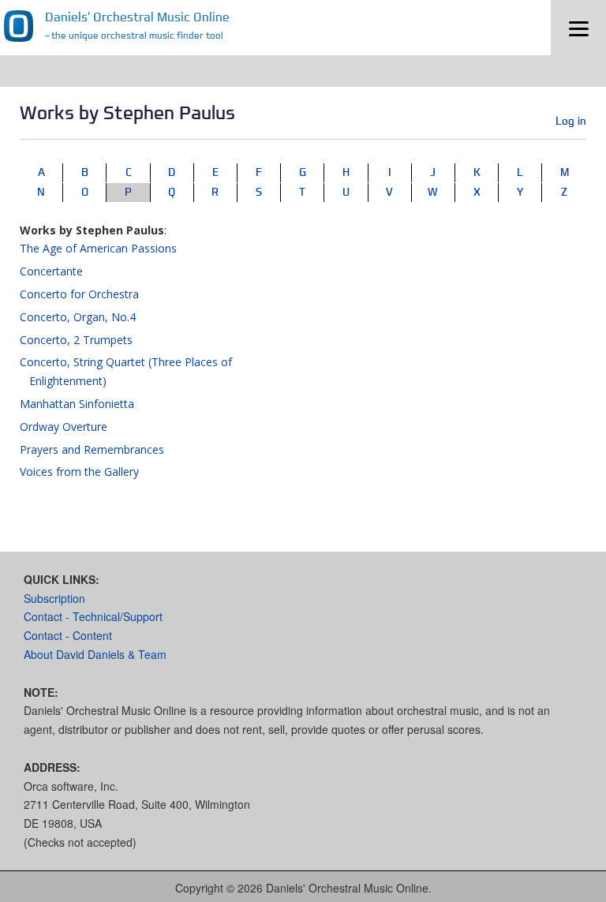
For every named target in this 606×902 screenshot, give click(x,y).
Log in (571, 120)
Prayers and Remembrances (92, 449)
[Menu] (578, 27)
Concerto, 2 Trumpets (76, 339)
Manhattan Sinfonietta (77, 403)
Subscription (54, 598)
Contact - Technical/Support (93, 616)
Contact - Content (68, 635)
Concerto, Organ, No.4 (78, 316)
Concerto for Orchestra (79, 293)
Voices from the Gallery (79, 471)
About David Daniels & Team (95, 654)
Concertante (51, 271)
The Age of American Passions (98, 248)
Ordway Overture (63, 426)
